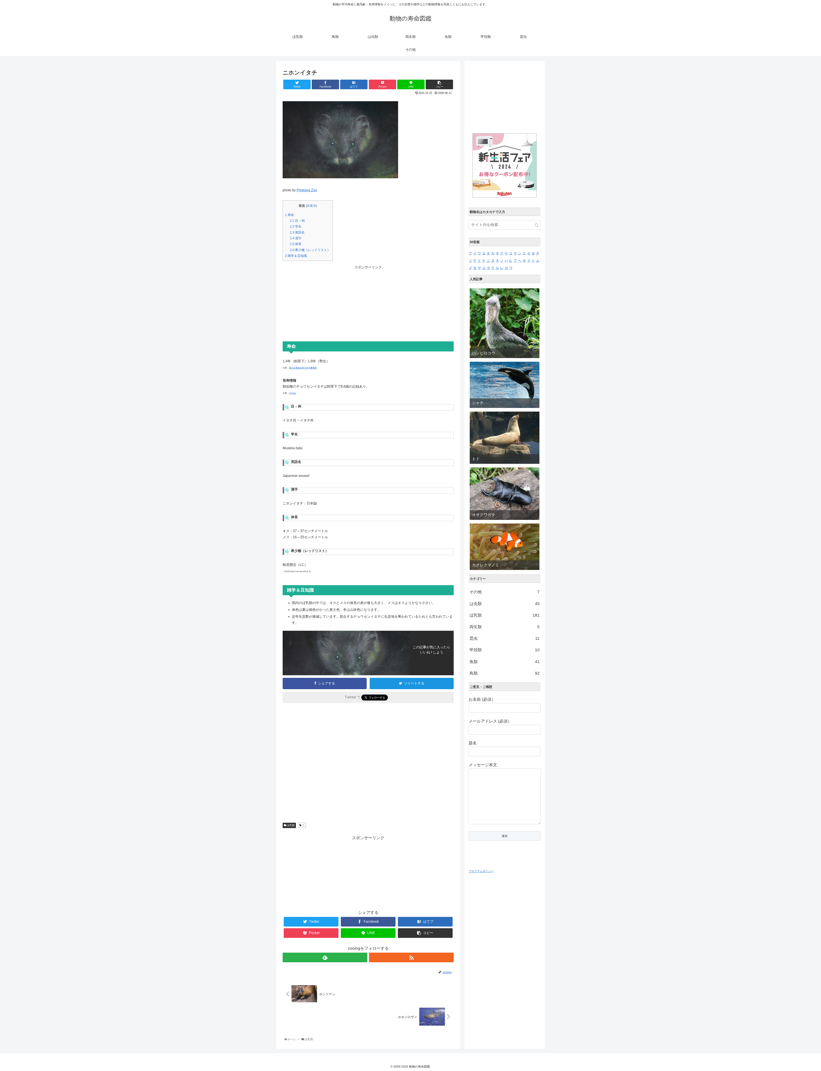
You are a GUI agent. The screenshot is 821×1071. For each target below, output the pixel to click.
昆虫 (505, 638)
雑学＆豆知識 (296, 255)
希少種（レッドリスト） (310, 250)
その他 (505, 592)
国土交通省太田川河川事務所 (303, 368)
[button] (536, 225)
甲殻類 (505, 650)
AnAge (292, 393)
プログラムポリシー (481, 871)
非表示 (311, 205)
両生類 (505, 627)
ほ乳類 (290, 825)
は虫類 (505, 603)
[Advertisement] (368, 300)
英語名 (297, 232)
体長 (295, 244)
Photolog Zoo (307, 190)
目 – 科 (297, 220)
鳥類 (505, 673)
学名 (295, 226)
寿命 (289, 215)
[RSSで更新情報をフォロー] (411, 957)
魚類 (505, 661)
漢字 (295, 238)
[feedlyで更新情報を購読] (325, 957)
